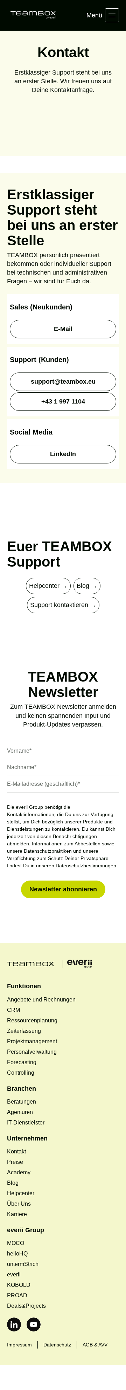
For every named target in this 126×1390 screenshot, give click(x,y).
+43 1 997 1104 (63, 401)
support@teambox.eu (63, 381)
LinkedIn (63, 454)
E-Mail (63, 329)
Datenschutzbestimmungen (38, 873)
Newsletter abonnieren (63, 896)
